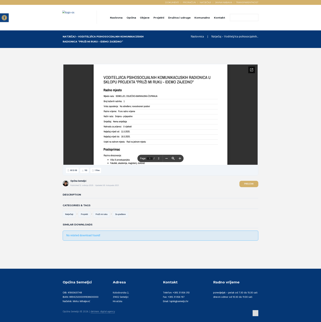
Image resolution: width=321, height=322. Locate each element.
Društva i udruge (179, 17)
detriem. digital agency (103, 311)
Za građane (120, 214)
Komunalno (202, 17)
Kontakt (219, 17)
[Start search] (233, 17)
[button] (4, 17)
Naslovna (116, 17)
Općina (131, 17)
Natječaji (205, 2)
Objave (144, 17)
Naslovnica (197, 37)
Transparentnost (247, 2)
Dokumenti (172, 2)
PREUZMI (248, 184)
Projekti (158, 17)
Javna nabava (223, 2)
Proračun (189, 2)
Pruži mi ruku (102, 214)
